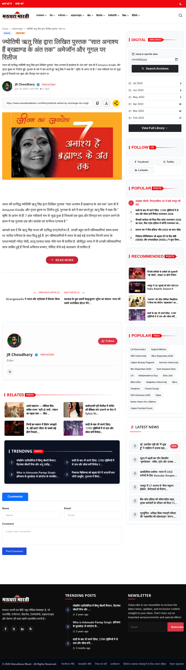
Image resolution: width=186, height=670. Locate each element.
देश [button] (51, 15)
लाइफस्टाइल (17, 28)
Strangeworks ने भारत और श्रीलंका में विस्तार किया (33, 299)
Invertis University (168, 362)
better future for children (143, 402)
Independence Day (148, 375)
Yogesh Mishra (158, 349)
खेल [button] (89, 15)
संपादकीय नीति (84, 664)
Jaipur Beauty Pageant (142, 362)
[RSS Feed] (10, 372)
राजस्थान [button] (40, 15)
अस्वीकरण (115, 664)
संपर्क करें (19, 3)
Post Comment (14, 551)
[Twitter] (14, 629)
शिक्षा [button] (124, 15)
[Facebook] (5, 629)
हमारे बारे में (7, 3)
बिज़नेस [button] (99, 15)
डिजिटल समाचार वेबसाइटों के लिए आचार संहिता (144, 664)
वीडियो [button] (134, 15)
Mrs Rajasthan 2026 (141, 369)
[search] (180, 15)
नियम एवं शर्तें (101, 664)
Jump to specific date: (145, 54)
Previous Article (49, 292)
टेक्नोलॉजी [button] (112, 15)
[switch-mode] (181, 4)
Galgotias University (156, 382)
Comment (8, 523)
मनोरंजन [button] (61, 15)
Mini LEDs (136, 382)
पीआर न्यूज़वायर (177, 664)
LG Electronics (138, 349)
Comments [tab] (15, 496)
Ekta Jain (168, 375)
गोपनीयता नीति (67, 664)
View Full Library (155, 128)
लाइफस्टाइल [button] (76, 15)
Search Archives (155, 69)
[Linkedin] (22, 629)
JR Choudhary (20, 354)
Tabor (158, 395)
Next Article (72, 292)
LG (132, 375)
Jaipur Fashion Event (141, 408)
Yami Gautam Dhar (166, 369)
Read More (62, 260)
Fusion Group (152, 388)
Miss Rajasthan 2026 (162, 356)
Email (67, 508)
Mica (174, 382)
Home (5, 28)
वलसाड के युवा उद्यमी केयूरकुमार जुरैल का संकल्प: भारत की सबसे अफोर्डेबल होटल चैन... (92, 301)
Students (135, 388)
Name (5, 508)
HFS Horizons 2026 (140, 395)
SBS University (138, 356)
